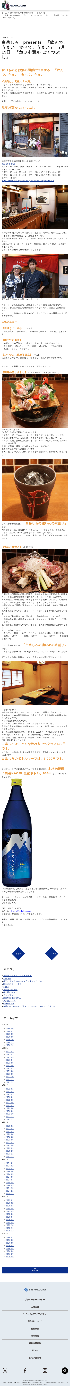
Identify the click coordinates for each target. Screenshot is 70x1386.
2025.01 (10, 1200)
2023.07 (10, 1143)
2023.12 (10, 1156)
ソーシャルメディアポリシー (35, 1314)
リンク (35, 1350)
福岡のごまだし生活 (12, 984)
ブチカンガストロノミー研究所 (17, 976)
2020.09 (10, 1037)
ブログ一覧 (41, 13)
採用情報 (35, 1336)
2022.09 (10, 1111)
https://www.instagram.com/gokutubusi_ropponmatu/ (28, 181)
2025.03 (10, 1206)
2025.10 (10, 1225)
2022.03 (10, 1094)
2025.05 (10, 1211)
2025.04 (10, 1208)
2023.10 (10, 1151)
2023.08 (10, 1145)
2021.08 (10, 1071)
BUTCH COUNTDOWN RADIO (21, 13)
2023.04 (10, 1134)
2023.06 (10, 1140)
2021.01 (10, 1052)
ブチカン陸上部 (10, 990)
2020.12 (10, 1045)
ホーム (4, 13)
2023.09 (10, 1148)
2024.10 (10, 1188)
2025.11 (10, 1228)
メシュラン (8, 995)
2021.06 (10, 1066)
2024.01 (10, 1163)
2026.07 (10, 1254)
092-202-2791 (8, 164)
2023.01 (10, 1126)
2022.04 (10, 1097)
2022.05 (10, 1100)
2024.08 (10, 1182)
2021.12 (10, 1082)
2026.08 (10, 1257)
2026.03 (10, 1243)
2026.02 (10, 1240)
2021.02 (10, 1054)
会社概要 (35, 1328)
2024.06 (10, 1177)
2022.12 (10, 1119)
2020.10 (10, 1040)
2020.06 (10, 1028)
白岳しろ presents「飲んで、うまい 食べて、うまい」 (29, 1006)
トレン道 (7, 978)
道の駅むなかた (10, 992)
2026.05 (10, 1248)
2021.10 (10, 1077)
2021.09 (10, 1074)
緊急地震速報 (35, 1343)
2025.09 (10, 1222)
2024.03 (10, 1169)
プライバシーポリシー (35, 1299)
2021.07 (10, 1068)
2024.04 (10, 1171)
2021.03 (10, 1057)
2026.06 (10, 1251)
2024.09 (10, 1185)
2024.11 (10, 1191)
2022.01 (10, 1089)
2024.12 (10, 1194)
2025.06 (10, 1214)
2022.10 (10, 1114)
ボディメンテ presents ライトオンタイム (22, 981)
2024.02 (10, 1166)
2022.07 (10, 1106)
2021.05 (10, 1063)
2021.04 (10, 1060)
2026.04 (10, 1246)
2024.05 (10, 1174)
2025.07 (10, 1217)
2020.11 (10, 1042)
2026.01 (10, 1237)
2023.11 (10, 1154)
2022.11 (10, 1117)
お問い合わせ (35, 1357)
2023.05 (10, 1137)
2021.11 (10, 1080)
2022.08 (10, 1108)
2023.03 (10, 1132)
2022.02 (10, 1092)
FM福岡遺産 (8, 1003)
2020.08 (10, 1034)
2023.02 (10, 1129)
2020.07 (10, 1031)
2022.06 (10, 1103)
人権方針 (35, 1307)
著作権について (35, 1321)
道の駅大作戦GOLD (12, 998)
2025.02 (10, 1203)
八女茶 (6, 987)
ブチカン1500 (9, 1001)
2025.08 (10, 1220)
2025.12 (10, 1231)
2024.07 (10, 1180)
